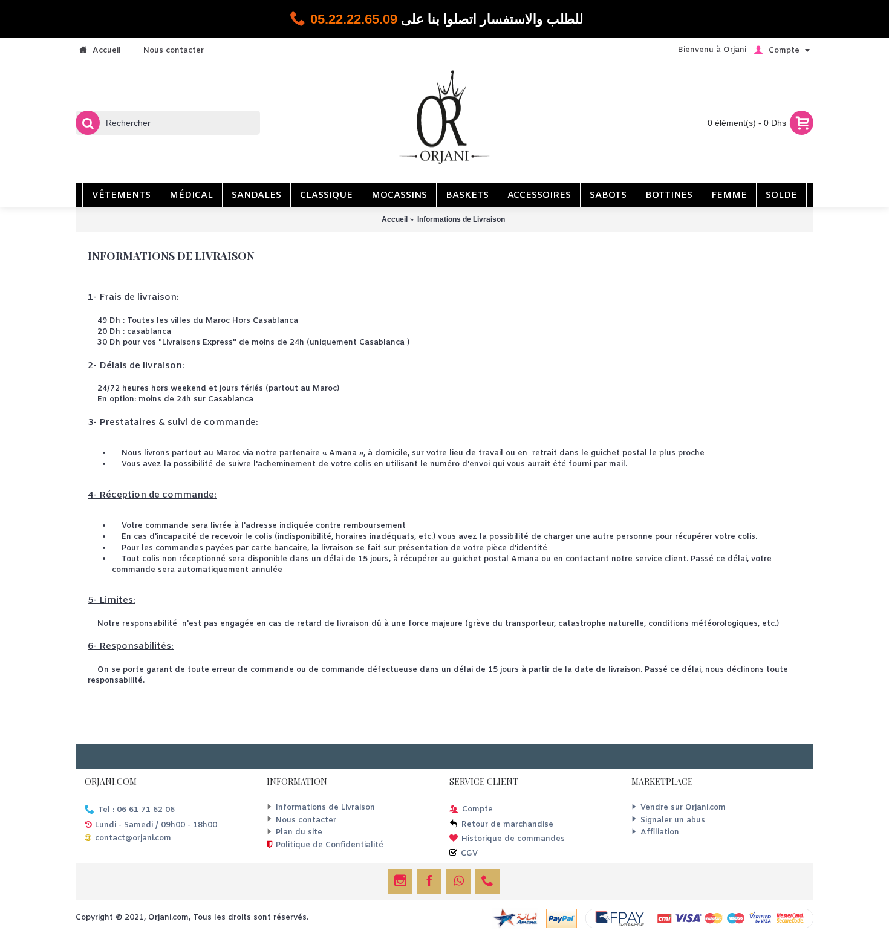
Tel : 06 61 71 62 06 (136, 810)
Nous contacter (306, 820)
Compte (477, 810)
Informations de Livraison (461, 219)
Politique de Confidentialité (329, 845)
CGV (469, 853)
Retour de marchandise (507, 825)
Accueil (395, 219)
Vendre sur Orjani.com (683, 807)
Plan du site (299, 832)
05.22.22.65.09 (353, 19)
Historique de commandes (513, 839)
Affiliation (659, 832)
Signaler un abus (672, 820)
